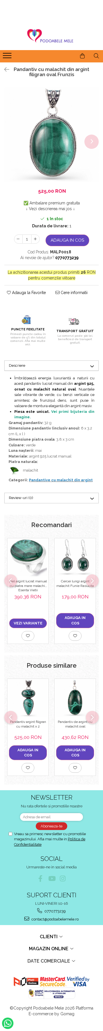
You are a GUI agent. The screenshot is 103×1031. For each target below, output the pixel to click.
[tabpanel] (51, 134)
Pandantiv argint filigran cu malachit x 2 (28, 724)
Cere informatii (74, 292)
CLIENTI (49, 936)
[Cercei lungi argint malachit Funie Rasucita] (75, 557)
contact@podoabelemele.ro (55, 919)
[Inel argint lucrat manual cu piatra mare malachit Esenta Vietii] (28, 557)
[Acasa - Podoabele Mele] (51, 36)
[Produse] (8, 57)
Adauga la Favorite (28, 292)
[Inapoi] (4, 69)
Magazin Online (49, 948)
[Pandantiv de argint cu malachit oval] (75, 698)
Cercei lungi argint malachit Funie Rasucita (75, 583)
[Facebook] (40, 879)
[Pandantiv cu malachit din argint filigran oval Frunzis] (51, 134)
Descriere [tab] (17, 365)
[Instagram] (63, 879)
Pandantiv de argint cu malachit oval (75, 724)
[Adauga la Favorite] (27, 636)
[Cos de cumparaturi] (82, 56)
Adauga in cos (67, 240)
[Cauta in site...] (96, 56)
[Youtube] (52, 879)
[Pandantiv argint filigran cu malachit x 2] (28, 698)
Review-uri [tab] (21, 498)
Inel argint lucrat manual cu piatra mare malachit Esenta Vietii (28, 585)
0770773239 (54, 911)
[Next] (91, 142)
